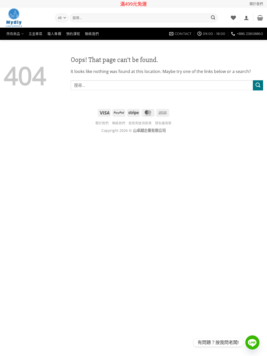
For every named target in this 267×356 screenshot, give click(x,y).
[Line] (252, 342)
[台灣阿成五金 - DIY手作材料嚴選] (25, 18)
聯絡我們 (92, 34)
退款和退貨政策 (140, 123)
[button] (246, 17)
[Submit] (213, 18)
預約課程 (73, 34)
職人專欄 (54, 34)
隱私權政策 (163, 123)
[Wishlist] (233, 17)
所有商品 (13, 34)
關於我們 (256, 4)
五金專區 (36, 34)
